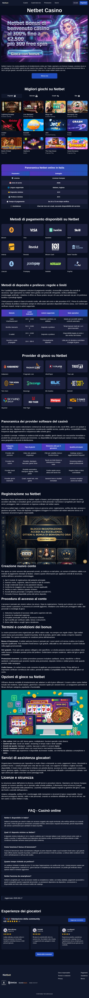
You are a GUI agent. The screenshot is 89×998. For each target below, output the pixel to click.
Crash (54, 96)
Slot (76, 96)
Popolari (10, 96)
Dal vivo (32, 96)
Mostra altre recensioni (44, 954)
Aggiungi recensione (76, 920)
